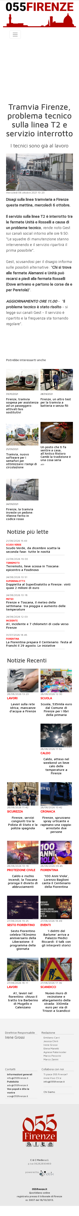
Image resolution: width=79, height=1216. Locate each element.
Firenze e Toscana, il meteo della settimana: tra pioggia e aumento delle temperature (36, 605)
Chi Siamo (49, 1091)
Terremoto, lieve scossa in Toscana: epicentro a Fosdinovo (33, 568)
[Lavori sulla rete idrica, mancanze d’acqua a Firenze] (22, 680)
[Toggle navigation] (15, 34)
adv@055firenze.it (17, 1085)
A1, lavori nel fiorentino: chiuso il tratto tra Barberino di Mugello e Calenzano (23, 1000)
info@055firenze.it (17, 1077)
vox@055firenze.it (17, 1096)
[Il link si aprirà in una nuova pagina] (47, 1172)
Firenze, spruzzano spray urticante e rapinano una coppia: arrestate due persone (56, 824)
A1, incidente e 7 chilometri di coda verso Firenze (37, 625)
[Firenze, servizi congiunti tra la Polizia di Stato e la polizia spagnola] (22, 794)
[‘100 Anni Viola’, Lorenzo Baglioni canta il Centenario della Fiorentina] (56, 852)
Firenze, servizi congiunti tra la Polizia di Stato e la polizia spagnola (22, 823)
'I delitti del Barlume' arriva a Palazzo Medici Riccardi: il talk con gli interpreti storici (56, 938)
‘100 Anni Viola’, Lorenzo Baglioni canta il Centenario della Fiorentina (56, 881)
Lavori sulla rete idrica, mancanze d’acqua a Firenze (23, 707)
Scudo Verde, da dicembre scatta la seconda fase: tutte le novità (33, 549)
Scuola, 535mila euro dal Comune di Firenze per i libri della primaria (56, 709)
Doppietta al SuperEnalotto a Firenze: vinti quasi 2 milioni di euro (38, 586)
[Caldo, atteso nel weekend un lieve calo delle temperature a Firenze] (56, 735)
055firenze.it (39, 1189)
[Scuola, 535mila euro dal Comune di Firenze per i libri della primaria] (56, 680)
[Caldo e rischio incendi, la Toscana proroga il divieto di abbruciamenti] (22, 852)
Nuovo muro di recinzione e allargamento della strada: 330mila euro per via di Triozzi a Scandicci (56, 1002)
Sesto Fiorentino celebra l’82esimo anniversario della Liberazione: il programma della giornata (23, 939)
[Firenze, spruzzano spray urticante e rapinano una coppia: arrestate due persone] (56, 794)
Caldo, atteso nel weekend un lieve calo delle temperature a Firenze (56, 766)
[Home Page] (39, 13)
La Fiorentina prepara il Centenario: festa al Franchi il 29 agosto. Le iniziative (39, 643)
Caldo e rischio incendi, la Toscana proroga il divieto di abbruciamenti (23, 881)
